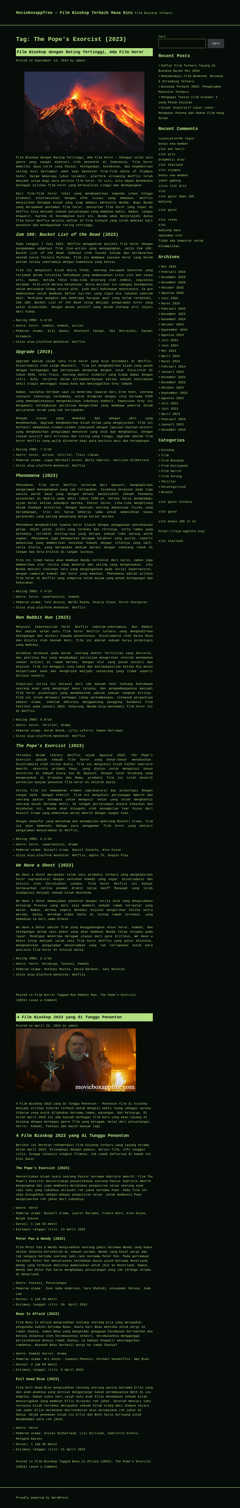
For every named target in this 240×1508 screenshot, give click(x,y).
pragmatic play (171, 159)
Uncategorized (173, 487)
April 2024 (170, 356)
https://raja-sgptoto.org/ (181, 531)
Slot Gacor (25, 1159)
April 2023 (170, 414)
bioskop (167, 450)
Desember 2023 (173, 377)
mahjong (165, 201)
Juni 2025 (169, 298)
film (165, 455)
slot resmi (167, 220)
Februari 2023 (173, 419)
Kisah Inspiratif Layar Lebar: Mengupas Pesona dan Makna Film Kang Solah (191, 113)
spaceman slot (170, 235)
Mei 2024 (168, 351)
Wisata (166, 492)
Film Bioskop (46, 1461)
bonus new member (173, 144)
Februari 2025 (173, 309)
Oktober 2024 (172, 324)
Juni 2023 (169, 409)
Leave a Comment (43, 1000)
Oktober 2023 (172, 387)
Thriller (168, 481)
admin (80, 60)
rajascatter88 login (176, 138)
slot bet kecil (171, 149)
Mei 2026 (168, 266)
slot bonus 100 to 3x (177, 521)
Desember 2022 (173, 430)
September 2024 (174, 330)
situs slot (124, 275)
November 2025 (173, 282)
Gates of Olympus (136, 171)
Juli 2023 (169, 403)
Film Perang (171, 476)
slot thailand (170, 165)
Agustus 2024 (172, 335)
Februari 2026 (173, 272)
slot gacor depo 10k (176, 196)
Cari (162, 36)
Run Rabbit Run (83, 995)
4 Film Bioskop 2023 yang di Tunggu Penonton (69, 1017)
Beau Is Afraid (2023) (92, 1461)
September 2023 (174, 393)
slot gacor (167, 210)
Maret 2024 (170, 361)
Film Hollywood (174, 466)
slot (162, 191)
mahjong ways (169, 230)
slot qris (166, 154)
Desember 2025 (173, 277)
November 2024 (173, 319)
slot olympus (169, 170)
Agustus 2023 (172, 398)
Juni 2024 (169, 345)
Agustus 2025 (172, 293)
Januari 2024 (172, 372)
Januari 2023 (172, 424)
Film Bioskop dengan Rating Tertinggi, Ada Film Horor (80, 52)
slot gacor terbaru (175, 502)
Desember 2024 (173, 314)
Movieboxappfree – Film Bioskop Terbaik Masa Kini (74, 13)
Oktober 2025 (172, 288)
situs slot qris (172, 186)
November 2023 (173, 382)
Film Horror (45, 995)
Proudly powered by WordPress (42, 1498)
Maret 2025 (170, 303)
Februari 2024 (173, 366)
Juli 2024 (169, 340)
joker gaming (169, 180)
